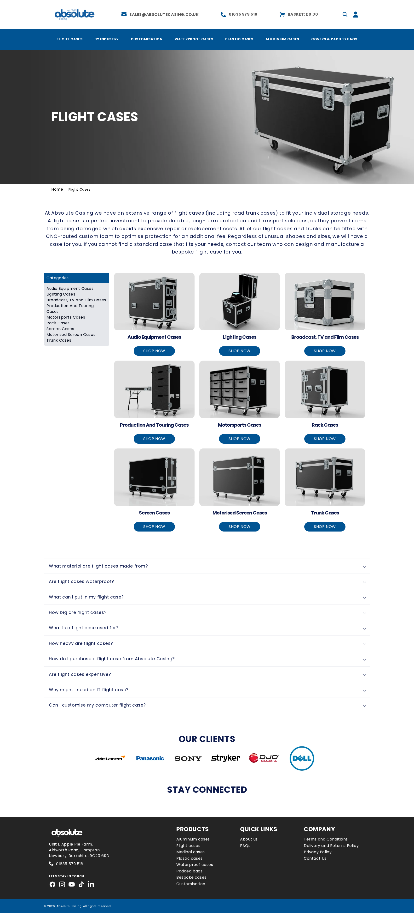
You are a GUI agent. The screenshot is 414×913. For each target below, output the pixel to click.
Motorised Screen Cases (70, 334)
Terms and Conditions (326, 839)
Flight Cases (69, 39)
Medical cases (190, 852)
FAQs (245, 845)
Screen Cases (60, 329)
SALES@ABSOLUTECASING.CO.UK (164, 14)
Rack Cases (58, 323)
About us (249, 839)
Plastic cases (189, 858)
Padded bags (189, 871)
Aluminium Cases (282, 39)
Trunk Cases (58, 340)
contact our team (248, 244)
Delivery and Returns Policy (331, 845)
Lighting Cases (60, 294)
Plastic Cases (239, 39)
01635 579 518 (243, 14)
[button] (345, 14)
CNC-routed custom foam (79, 236)
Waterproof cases (194, 864)
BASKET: (303, 14)
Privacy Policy (318, 852)
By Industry (106, 39)
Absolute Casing (72, 213)
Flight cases (188, 845)
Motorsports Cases (65, 317)
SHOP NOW (154, 351)
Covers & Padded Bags (334, 39)
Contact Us (315, 858)
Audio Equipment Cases (70, 288)
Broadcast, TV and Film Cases (76, 300)
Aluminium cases (193, 839)
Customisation (147, 39)
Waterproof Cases (194, 39)
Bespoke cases (191, 877)
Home (57, 189)
